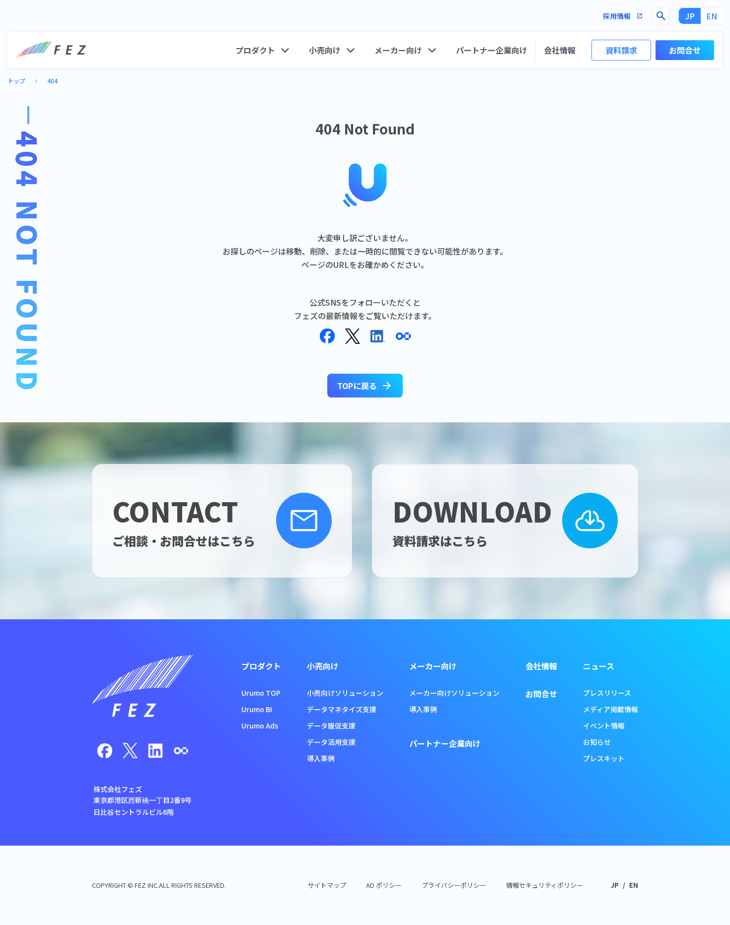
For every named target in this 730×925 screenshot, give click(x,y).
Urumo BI (256, 709)
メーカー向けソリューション (454, 693)
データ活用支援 (331, 742)
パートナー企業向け (491, 50)
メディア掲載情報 (610, 709)
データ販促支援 (331, 725)
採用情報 (623, 16)
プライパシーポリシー (454, 885)
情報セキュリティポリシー (544, 885)
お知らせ (597, 742)
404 (52, 80)
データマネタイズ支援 (341, 709)
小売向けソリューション (345, 693)
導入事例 (321, 758)
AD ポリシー (384, 885)
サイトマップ (326, 885)
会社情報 (560, 50)
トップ (16, 80)
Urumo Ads (259, 725)
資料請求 (621, 50)
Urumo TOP (261, 693)
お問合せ (685, 50)
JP (690, 16)
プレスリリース (607, 693)
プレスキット (604, 758)
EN (711, 16)
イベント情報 (604, 725)
